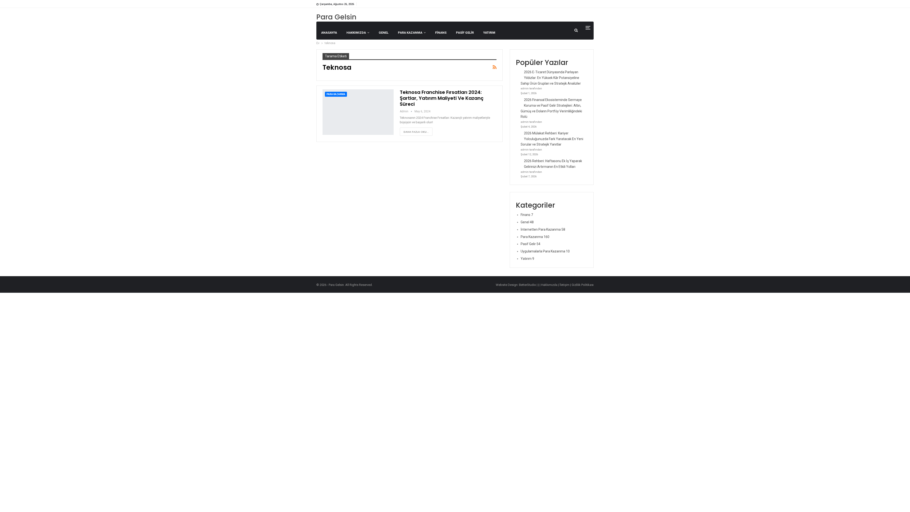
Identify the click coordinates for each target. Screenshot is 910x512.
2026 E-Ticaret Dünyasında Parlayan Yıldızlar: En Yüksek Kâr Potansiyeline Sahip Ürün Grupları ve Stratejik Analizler (551, 77)
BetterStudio (527, 285)
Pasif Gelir (465, 32)
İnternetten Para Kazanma (543, 229)
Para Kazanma (410, 32)
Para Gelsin (336, 17)
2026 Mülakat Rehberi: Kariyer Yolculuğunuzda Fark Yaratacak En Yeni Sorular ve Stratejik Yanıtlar (552, 138)
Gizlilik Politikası (583, 285)
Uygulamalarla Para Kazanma (545, 251)
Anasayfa (329, 32)
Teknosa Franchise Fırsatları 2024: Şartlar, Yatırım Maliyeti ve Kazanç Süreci (441, 98)
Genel (383, 32)
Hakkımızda (356, 32)
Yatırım (489, 32)
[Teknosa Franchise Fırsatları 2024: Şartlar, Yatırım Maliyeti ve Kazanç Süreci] (358, 112)
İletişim (564, 285)
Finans (440, 32)
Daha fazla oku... (416, 132)
